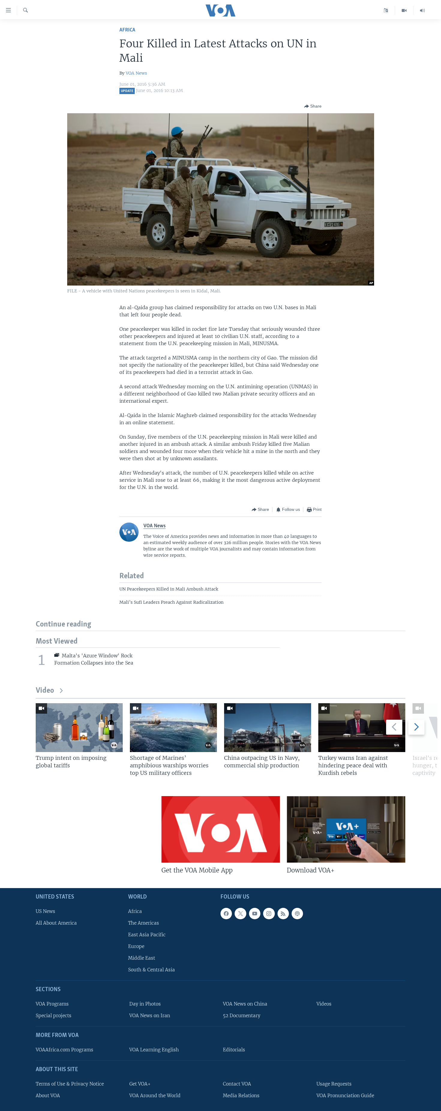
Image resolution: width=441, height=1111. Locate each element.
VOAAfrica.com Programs (64, 1050)
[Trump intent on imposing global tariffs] (79, 727)
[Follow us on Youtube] (254, 913)
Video (45, 691)
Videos (324, 1004)
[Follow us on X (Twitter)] (240, 913)
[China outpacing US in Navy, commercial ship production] (267, 727)
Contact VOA (237, 1083)
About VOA (48, 1095)
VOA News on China (245, 1004)
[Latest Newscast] (422, 10)
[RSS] (283, 913)
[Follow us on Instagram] (268, 913)
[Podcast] (297, 913)
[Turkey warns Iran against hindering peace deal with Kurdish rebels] (361, 727)
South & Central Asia (151, 970)
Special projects (53, 1015)
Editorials (234, 1050)
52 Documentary (241, 1015)
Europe (136, 946)
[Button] (313, 106)
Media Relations (241, 1095)
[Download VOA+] (346, 829)
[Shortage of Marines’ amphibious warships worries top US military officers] (173, 727)
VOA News (136, 73)
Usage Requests (334, 1083)
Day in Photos (145, 1004)
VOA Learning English (154, 1050)
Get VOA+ (140, 1083)
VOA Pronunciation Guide (345, 1095)
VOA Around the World (155, 1095)
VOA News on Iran (149, 1015)
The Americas (143, 923)
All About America (56, 923)
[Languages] (386, 10)
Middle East (141, 958)
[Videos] (404, 10)
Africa (127, 30)
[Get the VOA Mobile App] (220, 829)
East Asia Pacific (147, 935)
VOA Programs (52, 1004)
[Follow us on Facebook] (226, 913)
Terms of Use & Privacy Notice (70, 1083)
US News (45, 911)
